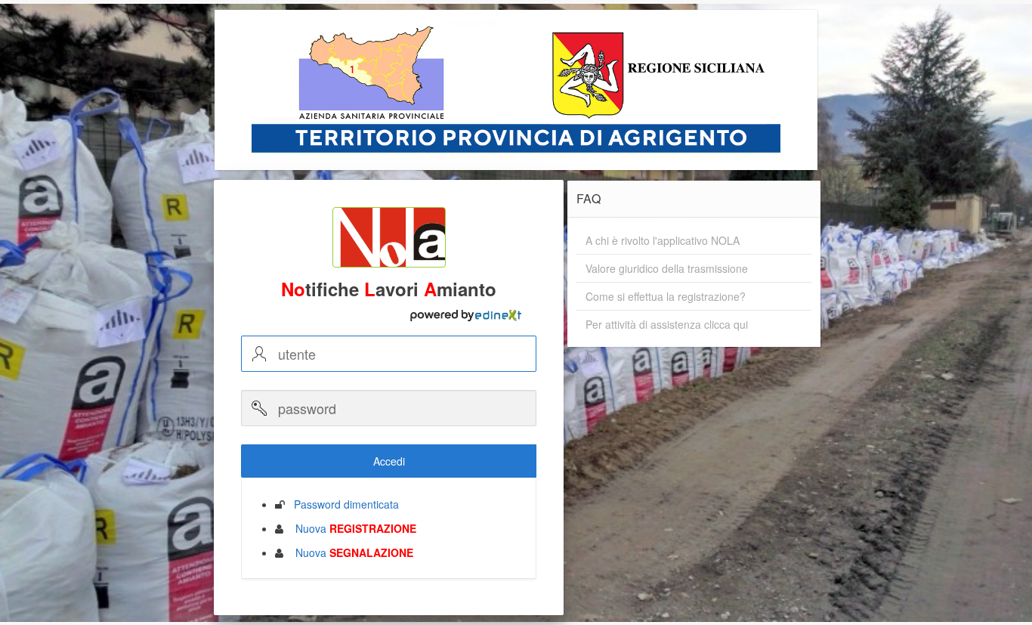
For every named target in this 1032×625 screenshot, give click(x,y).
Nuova (351, 528)
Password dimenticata (342, 504)
